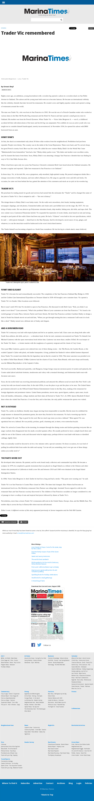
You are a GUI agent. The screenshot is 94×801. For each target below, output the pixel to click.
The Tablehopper (41, 709)
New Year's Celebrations (82, 677)
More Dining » (36, 544)
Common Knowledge (53, 658)
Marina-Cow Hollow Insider (82, 744)
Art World (7, 658)
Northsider (87, 748)
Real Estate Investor (53, 748)
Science (50, 662)
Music (73, 677)
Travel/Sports (5, 759)
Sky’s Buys (13, 751)
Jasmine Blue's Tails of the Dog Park (10, 746)
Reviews (31, 704)
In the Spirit (36, 698)
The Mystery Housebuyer (54, 755)
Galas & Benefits (76, 667)
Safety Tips (42, 732)
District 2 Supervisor (14, 694)
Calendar (74, 656)
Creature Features (76, 662)
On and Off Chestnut (77, 751)
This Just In (4, 704)
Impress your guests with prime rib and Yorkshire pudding (44, 570)
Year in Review (12, 704)
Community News (29, 729)
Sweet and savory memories (41, 556)
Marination (51, 702)
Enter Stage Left (5, 660)
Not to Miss (80, 680)
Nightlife (74, 680)
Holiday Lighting (76, 671)
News (26, 725)
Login (78, 783)
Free (89, 664)
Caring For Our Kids (40, 658)
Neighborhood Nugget (77, 748)
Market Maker (65, 744)
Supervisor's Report (6, 702)
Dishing (34, 696)
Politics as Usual (52, 704)
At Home (27, 656)
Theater (82, 686)
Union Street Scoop (85, 755)
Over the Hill (87, 751)
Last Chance (75, 673)
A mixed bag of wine (38, 581)
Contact (49, 783)
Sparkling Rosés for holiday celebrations (45, 574)
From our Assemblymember (8, 698)
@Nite (2, 658)
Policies (88, 783)
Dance (83, 662)
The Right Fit (51, 707)
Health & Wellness (76, 669)
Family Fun (89, 662)
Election (44, 729)
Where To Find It (9, 783)
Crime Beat (38, 729)
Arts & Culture (86, 658)
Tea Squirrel (36, 707)
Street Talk (83, 753)
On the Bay (15, 763)
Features (51, 691)
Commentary (5, 691)
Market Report (52, 746)
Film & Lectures (83, 664)
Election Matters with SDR (55, 698)
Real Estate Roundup (53, 753)
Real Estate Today (64, 753)
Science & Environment (78, 684)
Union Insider (75, 755)
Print (91, 28)
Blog (71, 783)
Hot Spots (39, 696)
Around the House (29, 658)
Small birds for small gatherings (42, 577)
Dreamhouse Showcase (54, 744)
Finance (56, 660)
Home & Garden (37, 660)
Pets (2, 742)
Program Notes (5, 664)
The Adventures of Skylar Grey (9, 753)
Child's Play (75, 660)
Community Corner (84, 660)
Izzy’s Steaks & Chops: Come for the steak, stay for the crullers (47, 547)
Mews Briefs (4, 748)
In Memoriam (76, 708)
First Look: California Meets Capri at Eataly (45, 567)
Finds (73, 744)
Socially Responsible (58, 662)
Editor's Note (51, 696)
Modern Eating (38, 700)
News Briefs (28, 732)
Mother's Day (75, 675)
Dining (27, 691)
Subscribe (25, 783)
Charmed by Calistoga (7, 761)
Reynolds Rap (61, 704)
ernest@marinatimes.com (25, 533)
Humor (16, 660)
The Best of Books (5, 667)
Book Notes (14, 658)
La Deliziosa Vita (29, 700)
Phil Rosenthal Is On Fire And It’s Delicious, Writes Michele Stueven (45, 563)
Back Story (51, 694)
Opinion (12, 700)
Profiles (73, 753)
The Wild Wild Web (60, 664)
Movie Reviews (5, 662)
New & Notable (40, 702)
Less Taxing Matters (64, 660)
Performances (87, 680)
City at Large (4, 694)
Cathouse (3, 744)
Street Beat (75, 742)
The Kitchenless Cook (30, 709)
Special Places (28, 707)
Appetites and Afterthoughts (32, 694)
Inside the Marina (53, 700)
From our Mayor (5, 700)
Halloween (84, 667)
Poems (11, 662)
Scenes (78, 753)
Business (51, 656)
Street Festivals (75, 686)
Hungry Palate (28, 698)
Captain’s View (28, 727)
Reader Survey (29, 742)
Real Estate (52, 742)
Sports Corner (4, 765)
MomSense (27, 662)
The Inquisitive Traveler (15, 765)
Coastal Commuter (6, 763)
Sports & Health (89, 684)
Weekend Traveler (17, 768)
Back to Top (46, 795)
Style (32, 662)
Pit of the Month (12, 748)
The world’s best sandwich (40, 559)
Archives (61, 783)
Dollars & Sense (64, 658)
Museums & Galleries (85, 675)
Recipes (26, 704)
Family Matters (28, 660)
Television (12, 664)
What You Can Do (76, 688)
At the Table (28, 696)
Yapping (15, 755)
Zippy (18, 704)
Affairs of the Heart (77, 658)
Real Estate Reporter (53, 751)
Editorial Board (5, 696)
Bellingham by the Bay (60, 694)
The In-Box (15, 702)
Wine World (28, 711)
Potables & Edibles (76, 682)
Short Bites (37, 704)
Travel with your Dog (6, 755)
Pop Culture (17, 662)
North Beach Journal (60, 702)
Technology (51, 664)
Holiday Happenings (87, 669)
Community (36, 727)
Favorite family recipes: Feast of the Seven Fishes (45, 552)
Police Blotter (35, 732)
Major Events (82, 673)
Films (11, 660)
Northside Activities (78, 725)
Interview (61, 700)
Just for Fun (84, 671)
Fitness (74, 691)
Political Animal (5, 751)
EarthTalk (50, 660)
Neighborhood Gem (30, 702)
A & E (2, 656)
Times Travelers (60, 707)
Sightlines (27, 734)
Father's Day (75, 664)
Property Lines (60, 746)
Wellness (37, 662)
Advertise (37, 783)
